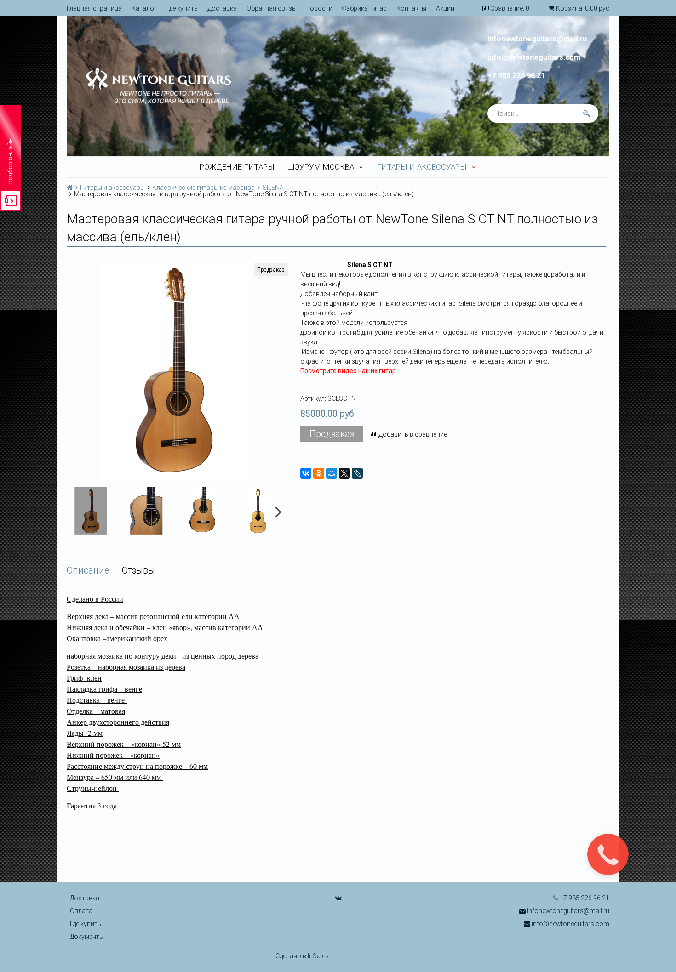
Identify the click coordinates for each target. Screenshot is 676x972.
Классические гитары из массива (203, 187)
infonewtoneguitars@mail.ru (537, 39)
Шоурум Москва (320, 166)
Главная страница (94, 8)
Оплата (81, 911)
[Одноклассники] (318, 473)
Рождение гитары (237, 166)
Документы (87, 936)
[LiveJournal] (357, 473)
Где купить (182, 8)
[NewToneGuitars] (198, 86)
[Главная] (70, 187)
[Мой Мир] (331, 473)
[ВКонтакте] (305, 473)
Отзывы (138, 570)
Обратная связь (271, 8)
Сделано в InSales (302, 956)
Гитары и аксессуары (422, 166)
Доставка (222, 8)
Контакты (411, 8)
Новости (318, 8)
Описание (88, 570)
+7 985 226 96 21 (516, 76)
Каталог (144, 8)
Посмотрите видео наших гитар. (348, 371)
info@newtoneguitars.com (533, 57)
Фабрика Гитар (364, 8)
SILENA (273, 187)
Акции (445, 8)
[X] (344, 473)
